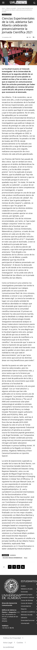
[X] (14, 567)
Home (25, 557)
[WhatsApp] (18, 567)
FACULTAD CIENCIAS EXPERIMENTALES (12, 557)
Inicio (3, 8)
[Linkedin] (23, 567)
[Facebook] (10, 567)
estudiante (13, 555)
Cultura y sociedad (11, 8)
